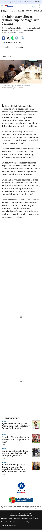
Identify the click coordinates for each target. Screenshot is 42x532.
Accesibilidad (14, 522)
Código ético (4, 522)
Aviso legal (4, 518)
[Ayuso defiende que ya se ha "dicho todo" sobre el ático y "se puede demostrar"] (36, 425)
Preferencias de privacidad (8, 525)
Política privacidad (14, 518)
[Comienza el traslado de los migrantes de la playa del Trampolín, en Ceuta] (36, 452)
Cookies (37, 518)
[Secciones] (2, 6)
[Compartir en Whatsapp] (12, 38)
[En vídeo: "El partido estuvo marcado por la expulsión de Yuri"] (36, 438)
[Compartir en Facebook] (3, 38)
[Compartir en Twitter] (8, 38)
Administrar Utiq (24, 522)
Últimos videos (11, 418)
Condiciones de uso (27, 518)
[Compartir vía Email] (22, 38)
